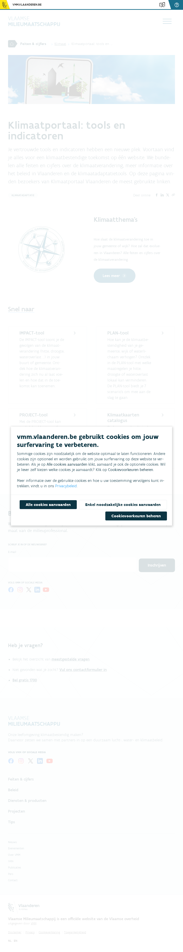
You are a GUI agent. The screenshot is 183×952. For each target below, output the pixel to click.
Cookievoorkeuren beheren (136, 516)
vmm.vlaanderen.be (27, 4)
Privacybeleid (66, 485)
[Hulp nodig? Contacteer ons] (177, 5)
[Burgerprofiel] (162, 5)
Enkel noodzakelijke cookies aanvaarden (123, 504)
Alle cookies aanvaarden (48, 504)
